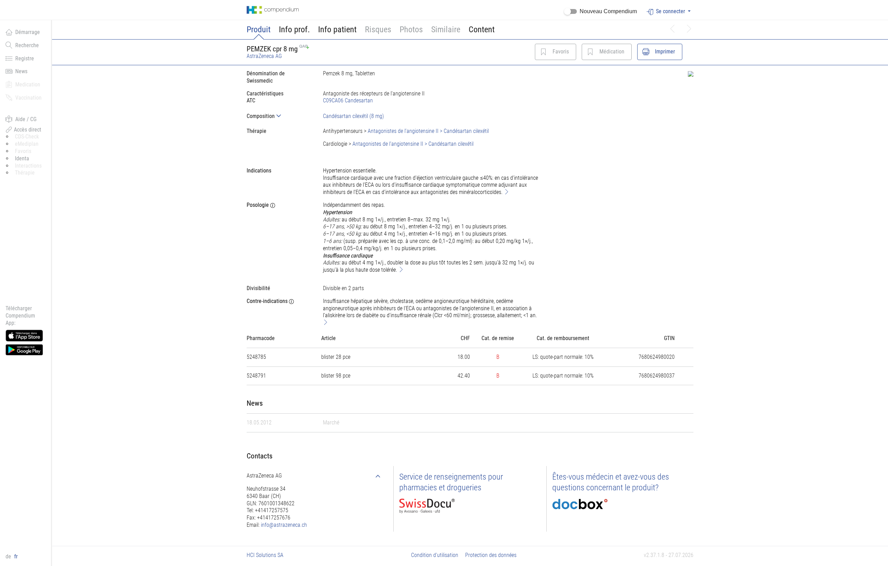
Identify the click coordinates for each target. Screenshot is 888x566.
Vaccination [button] (28, 97)
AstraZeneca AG (264, 56)
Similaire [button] (445, 29)
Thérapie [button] (25, 172)
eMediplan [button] (27, 144)
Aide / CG (25, 119)
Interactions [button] (28, 165)
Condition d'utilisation (434, 555)
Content (482, 29)
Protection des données (490, 555)
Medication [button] (27, 84)
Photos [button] (411, 29)
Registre (24, 58)
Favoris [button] (23, 151)
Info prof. (294, 29)
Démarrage (27, 32)
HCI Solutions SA (265, 555)
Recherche (27, 45)
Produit (259, 29)
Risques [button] (378, 29)
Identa (22, 158)
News (21, 71)
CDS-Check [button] (27, 136)
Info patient (337, 29)
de (9, 556)
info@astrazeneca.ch (284, 525)
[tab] (279, 116)
